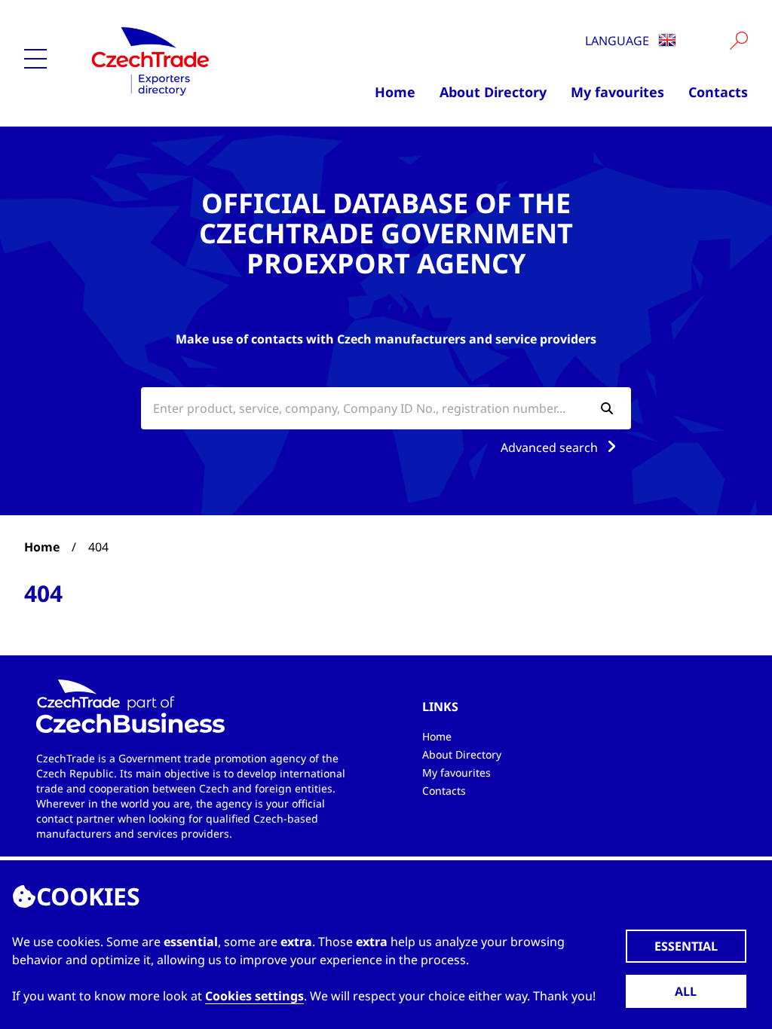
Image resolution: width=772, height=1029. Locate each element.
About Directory (493, 92)
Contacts (718, 92)
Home (395, 92)
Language (618, 40)
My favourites (617, 92)
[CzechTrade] (185, 60)
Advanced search (551, 447)
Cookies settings (254, 996)
